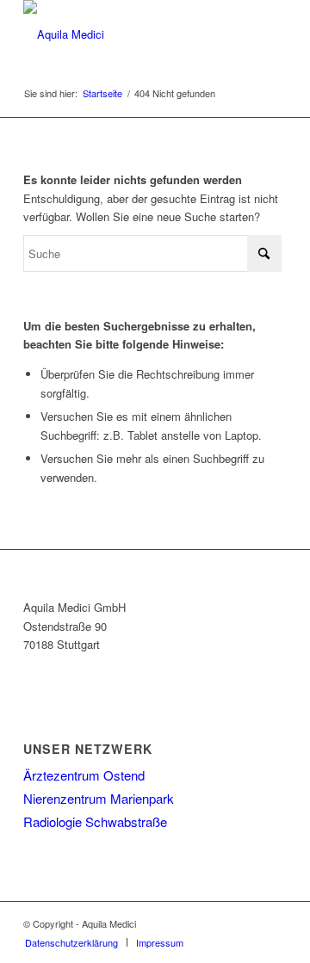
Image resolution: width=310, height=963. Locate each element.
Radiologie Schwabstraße (95, 821)
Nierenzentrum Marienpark (98, 798)
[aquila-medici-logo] (128, 34)
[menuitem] (71, 942)
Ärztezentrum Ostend (84, 775)
